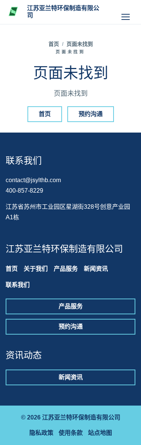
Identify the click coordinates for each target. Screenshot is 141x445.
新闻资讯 (96, 268)
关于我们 (36, 268)
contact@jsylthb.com (33, 180)
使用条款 (71, 433)
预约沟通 (91, 114)
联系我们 (18, 285)
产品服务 (66, 268)
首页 (54, 44)
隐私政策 (41, 433)
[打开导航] (125, 12)
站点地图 (100, 433)
